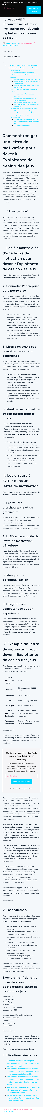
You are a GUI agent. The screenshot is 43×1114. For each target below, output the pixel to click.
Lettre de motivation (10, 45)
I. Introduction (16, 70)
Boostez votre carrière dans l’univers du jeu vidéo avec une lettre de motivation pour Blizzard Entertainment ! (23, 1090)
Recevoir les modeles (21, 782)
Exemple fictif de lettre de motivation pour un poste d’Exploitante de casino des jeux (26, 121)
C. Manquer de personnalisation (26, 102)
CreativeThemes (8, 1111)
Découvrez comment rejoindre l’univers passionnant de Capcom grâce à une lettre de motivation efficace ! (23, 1098)
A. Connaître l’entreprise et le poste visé (28, 79)
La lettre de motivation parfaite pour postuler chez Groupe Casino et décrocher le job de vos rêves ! (23, 1063)
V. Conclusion (16, 117)
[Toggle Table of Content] (4, 63)
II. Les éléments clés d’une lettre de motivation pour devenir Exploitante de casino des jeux (24, 75)
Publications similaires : (23, 125)
